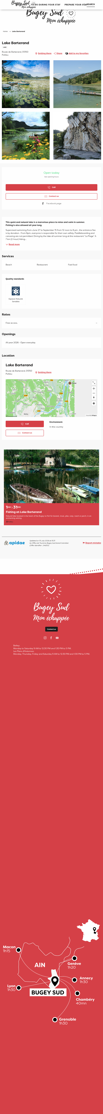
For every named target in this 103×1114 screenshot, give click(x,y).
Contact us (51, 629)
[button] (46, 5)
